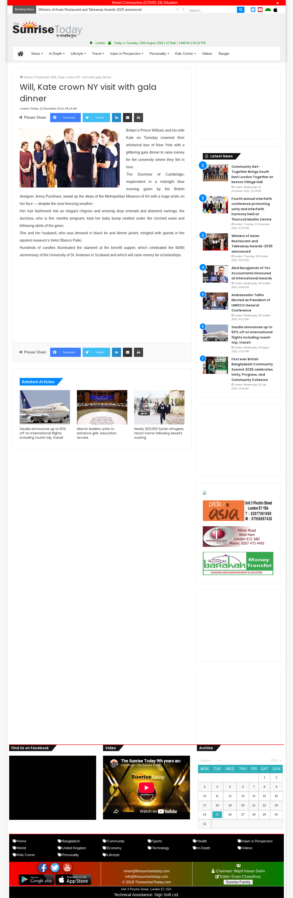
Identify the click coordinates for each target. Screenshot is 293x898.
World (21, 848)
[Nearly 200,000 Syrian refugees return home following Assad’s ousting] (159, 407)
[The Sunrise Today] (47, 29)
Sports (157, 841)
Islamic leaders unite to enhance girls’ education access (97, 433)
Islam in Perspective (125, 53)
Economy (114, 848)
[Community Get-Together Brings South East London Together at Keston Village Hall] (215, 172)
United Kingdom (74, 848)
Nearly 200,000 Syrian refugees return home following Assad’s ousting (159, 433)
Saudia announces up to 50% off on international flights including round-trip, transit (43, 433)
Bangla (224, 53)
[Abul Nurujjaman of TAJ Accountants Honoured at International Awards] (215, 274)
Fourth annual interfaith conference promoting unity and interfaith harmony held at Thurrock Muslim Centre (251, 209)
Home (28, 77)
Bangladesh (71, 841)
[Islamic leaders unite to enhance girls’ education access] (102, 407)
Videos (207, 53)
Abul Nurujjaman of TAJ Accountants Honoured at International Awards (251, 273)
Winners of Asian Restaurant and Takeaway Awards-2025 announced (89, 9)
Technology (160, 848)
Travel (96, 53)
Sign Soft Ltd (166, 894)
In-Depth (55, 53)
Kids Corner (184, 53)
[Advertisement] (192, 25)
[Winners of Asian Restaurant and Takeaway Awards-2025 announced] (215, 242)
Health (202, 841)
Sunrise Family (238, 882)
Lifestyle (77, 53)
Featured (42, 77)
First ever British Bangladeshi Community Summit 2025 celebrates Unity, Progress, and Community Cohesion (252, 369)
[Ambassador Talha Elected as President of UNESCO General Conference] (215, 301)
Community (116, 841)
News (35, 53)
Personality (157, 53)
